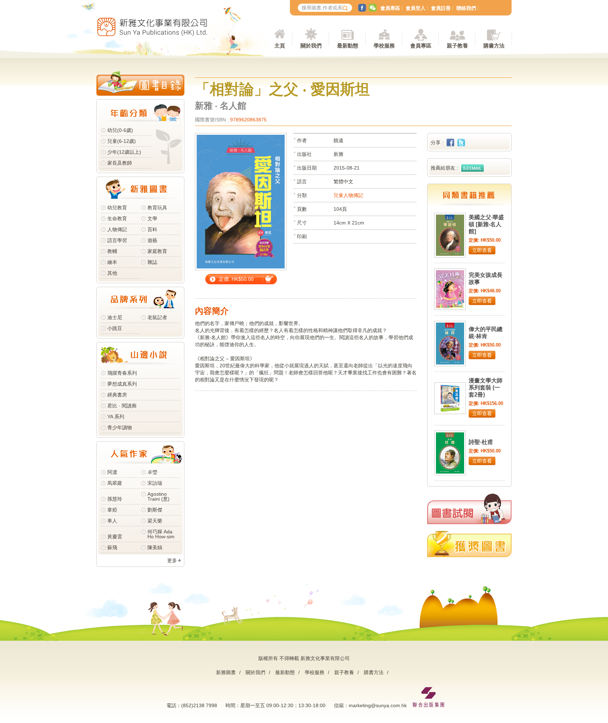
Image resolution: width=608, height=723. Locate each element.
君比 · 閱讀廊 (122, 405)
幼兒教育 (117, 207)
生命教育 (117, 218)
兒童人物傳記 (348, 195)
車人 (112, 521)
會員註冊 (441, 8)
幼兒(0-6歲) (120, 130)
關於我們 (255, 672)
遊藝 (152, 240)
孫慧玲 (114, 499)
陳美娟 (154, 547)
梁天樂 (154, 521)
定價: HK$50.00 (236, 279)
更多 (172, 560)
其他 (112, 273)
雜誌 (152, 262)
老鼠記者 (157, 317)
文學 (152, 218)
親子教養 (344, 672)
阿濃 (112, 472)
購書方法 (374, 672)
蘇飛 (112, 547)
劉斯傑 (154, 510)
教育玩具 (157, 207)
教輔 (112, 251)
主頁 (279, 46)
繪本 (112, 262)
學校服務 (384, 46)
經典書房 (117, 395)
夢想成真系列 (122, 384)
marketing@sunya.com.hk (378, 705)
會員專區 (390, 8)
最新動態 (285, 672)
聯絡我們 (466, 8)
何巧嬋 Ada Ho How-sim (161, 534)
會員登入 (415, 8)
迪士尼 (114, 317)
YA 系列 (115, 416)
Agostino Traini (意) (158, 496)
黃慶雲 (114, 536)
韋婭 (112, 510)
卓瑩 (152, 472)
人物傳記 (117, 229)
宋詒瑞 (154, 483)
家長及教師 (119, 163)
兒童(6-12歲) (123, 141)
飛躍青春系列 (122, 373)
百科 (152, 229)
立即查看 (482, 250)
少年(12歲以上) (124, 152)
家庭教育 (157, 251)
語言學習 (117, 240)
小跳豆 (114, 328)
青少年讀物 (119, 427)
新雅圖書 (226, 672)
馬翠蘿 (114, 483)
